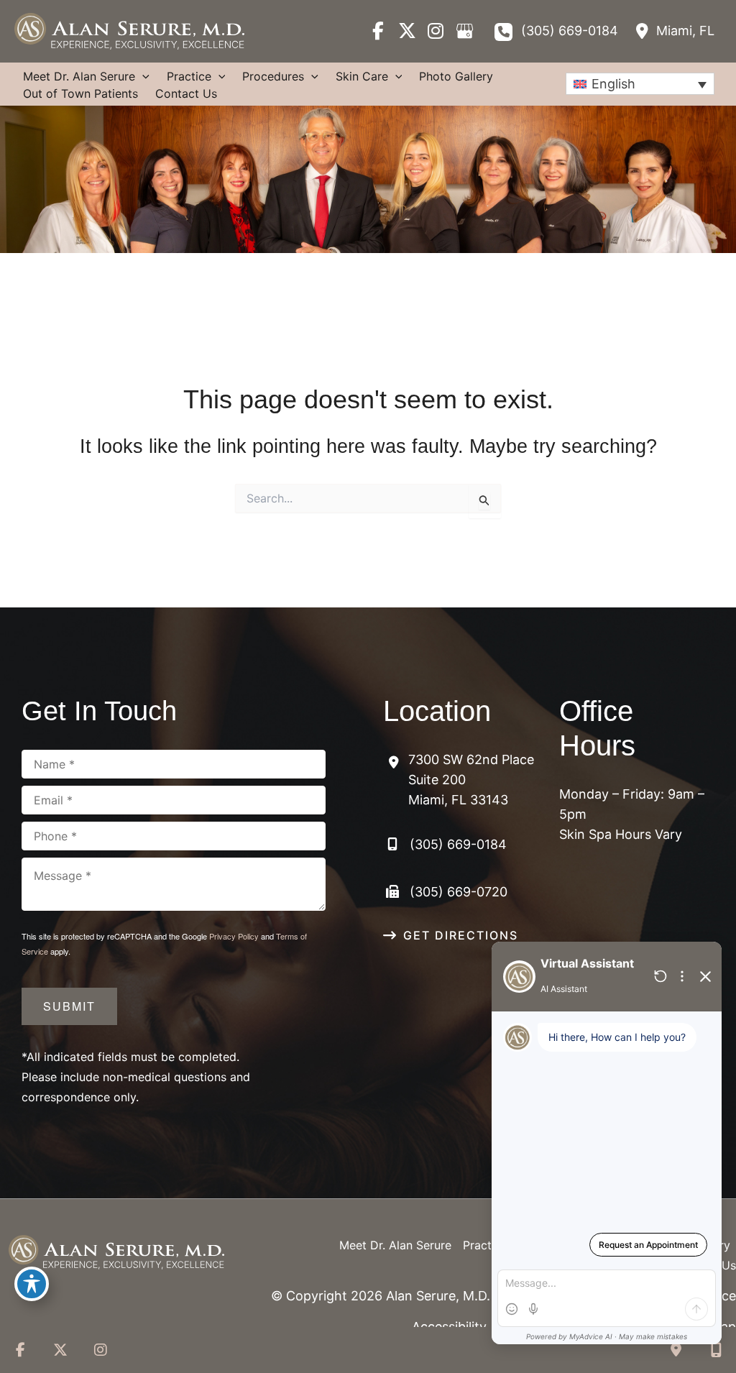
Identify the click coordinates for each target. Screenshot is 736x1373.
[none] (640, 84)
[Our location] (716, 1350)
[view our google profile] (464, 31)
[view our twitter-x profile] (407, 31)
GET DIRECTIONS (460, 935)
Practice (485, 1245)
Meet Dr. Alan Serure (395, 1245)
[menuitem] (640, 84)
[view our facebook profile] (378, 31)
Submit (69, 1006)
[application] (142, 76)
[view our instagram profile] (435, 31)
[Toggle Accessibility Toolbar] (31, 1284)
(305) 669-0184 (569, 30)
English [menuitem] (613, 83)
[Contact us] (675, 1350)
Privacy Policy (234, 936)
